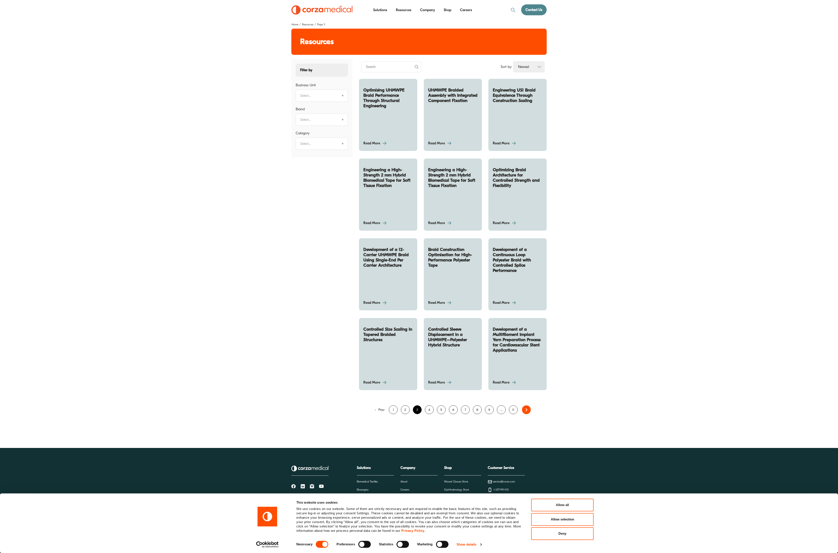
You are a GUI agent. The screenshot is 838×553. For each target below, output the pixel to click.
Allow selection (562, 519)
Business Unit (306, 85)
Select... (321, 96)
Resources (403, 10)
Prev (381, 410)
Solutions (380, 10)
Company (427, 10)
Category (302, 133)
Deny (562, 533)
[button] (322, 70)
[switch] (364, 544)
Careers (466, 10)
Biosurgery (363, 489)
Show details (466, 544)
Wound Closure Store (456, 481)
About (403, 481)
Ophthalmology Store (456, 489)
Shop (447, 10)
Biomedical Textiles (367, 481)
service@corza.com (503, 481)
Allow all (562, 505)
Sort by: (506, 67)
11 (513, 410)
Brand (300, 109)
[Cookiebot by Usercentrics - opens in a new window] (267, 544)
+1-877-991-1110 (500, 489)
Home (295, 24)
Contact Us (533, 10)
